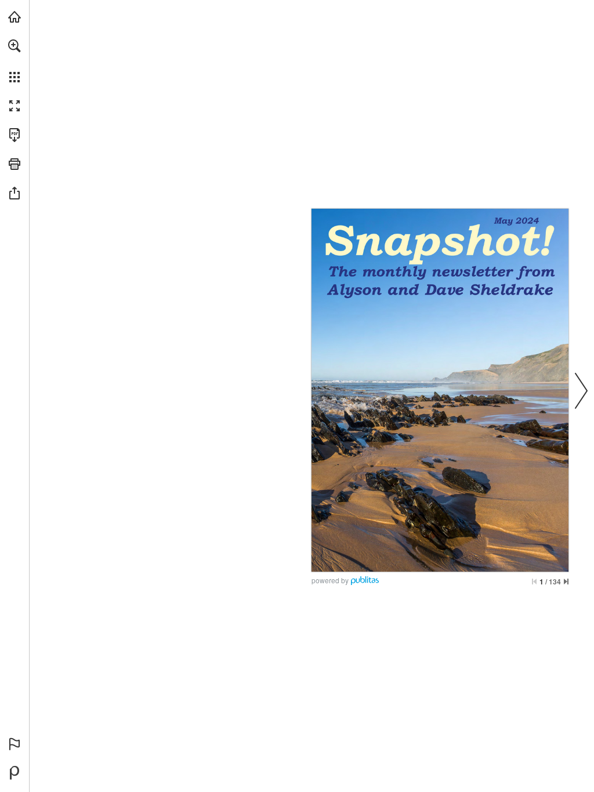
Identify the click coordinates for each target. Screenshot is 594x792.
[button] (14, 45)
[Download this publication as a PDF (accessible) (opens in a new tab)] (14, 135)
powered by (330, 580)
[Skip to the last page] (566, 581)
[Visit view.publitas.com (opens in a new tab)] (14, 16)
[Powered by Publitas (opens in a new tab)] (14, 772)
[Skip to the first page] (534, 581)
